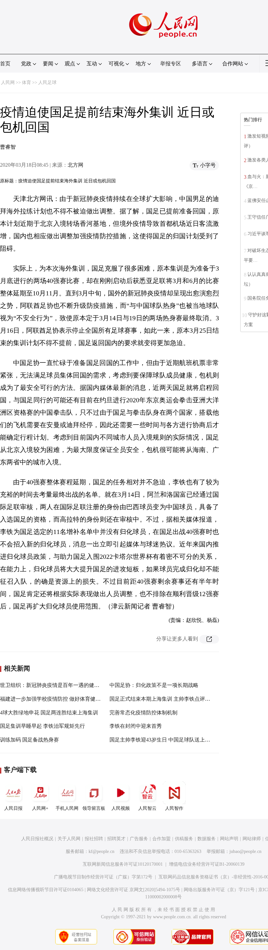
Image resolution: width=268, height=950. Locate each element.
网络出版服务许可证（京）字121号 (219, 889)
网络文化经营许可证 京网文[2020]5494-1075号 (133, 889)
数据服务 (206, 838)
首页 (5, 63)
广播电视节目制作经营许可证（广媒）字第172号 (103, 877)
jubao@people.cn (245, 851)
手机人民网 (67, 808)
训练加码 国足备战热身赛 (29, 739)
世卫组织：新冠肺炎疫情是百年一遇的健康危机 (55, 685)
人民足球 (47, 82)
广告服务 (139, 838)
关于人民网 (69, 838)
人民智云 (147, 808)
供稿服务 (184, 838)
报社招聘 (94, 838)
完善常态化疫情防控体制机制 (143, 712)
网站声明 (229, 838)
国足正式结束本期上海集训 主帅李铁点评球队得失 (167, 699)
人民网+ (40, 808)
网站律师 (252, 838)
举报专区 (170, 63)
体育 (26, 82)
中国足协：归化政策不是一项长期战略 (153, 685)
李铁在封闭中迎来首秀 (135, 726)
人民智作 (174, 808)
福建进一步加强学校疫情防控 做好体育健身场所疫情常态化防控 (74, 699)
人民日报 (13, 808)
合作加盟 (161, 838)
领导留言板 (93, 808)
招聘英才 (116, 838)
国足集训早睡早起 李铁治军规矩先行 (42, 726)
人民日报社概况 (37, 838)
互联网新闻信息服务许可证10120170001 (123, 864)
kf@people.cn (101, 851)
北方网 (75, 165)
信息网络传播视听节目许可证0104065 (45, 889)
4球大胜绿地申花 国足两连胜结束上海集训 (49, 712)
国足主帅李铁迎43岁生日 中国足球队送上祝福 (162, 739)
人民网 (8, 82)
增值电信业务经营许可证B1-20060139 (206, 864)
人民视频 (120, 808)
